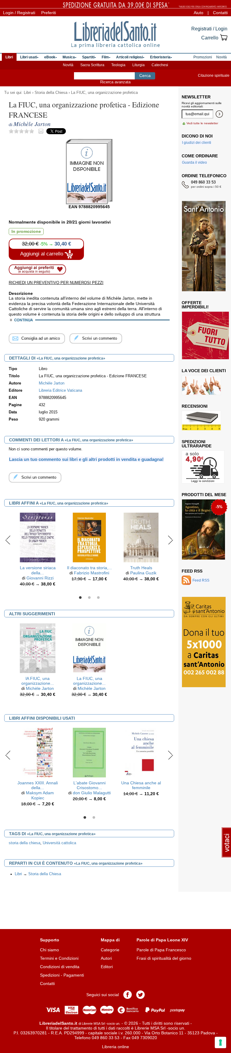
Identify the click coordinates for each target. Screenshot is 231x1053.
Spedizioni (50, 975)
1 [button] (80, 598)
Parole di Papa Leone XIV (162, 939)
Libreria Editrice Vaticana (60, 390)
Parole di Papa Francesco (161, 949)
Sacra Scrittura (92, 65)
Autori (106, 958)
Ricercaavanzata (115, 82)
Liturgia (138, 65)
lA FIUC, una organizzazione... (37, 681)
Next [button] (170, 540)
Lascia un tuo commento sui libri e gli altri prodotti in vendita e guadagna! (86, 459)
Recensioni (195, 406)
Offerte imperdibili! (195, 304)
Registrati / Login (209, 28)
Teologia (118, 65)
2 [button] (89, 598)
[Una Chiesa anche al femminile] (141, 752)
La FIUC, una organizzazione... (89, 681)
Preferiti (48, 12)
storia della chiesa (24, 843)
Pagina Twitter (140, 994)
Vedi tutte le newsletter (202, 123)
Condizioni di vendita (59, 966)
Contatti (220, 12)
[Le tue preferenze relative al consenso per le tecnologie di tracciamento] (220, 1042)
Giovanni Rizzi (40, 578)
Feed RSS (192, 571)
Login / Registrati (19, 12)
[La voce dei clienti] (201, 385)
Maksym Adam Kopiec (40, 795)
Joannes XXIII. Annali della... (37, 785)
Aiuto (198, 12)
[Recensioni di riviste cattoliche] (201, 420)
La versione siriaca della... (38, 570)
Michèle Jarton (40, 688)
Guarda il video (194, 162)
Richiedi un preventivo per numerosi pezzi (56, 282)
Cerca (145, 75)
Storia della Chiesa (51, 93)
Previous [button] (8, 540)
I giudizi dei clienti (196, 143)
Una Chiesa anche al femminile (141, 785)
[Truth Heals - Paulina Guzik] (141, 537)
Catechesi (160, 65)
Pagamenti (73, 975)
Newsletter (196, 96)
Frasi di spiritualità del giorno (164, 958)
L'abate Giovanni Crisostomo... (89, 785)
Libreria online (115, 1046)
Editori (107, 966)
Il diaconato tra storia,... (89, 567)
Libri (27, 93)
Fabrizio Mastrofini (91, 572)
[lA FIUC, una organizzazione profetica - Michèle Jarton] (37, 647)
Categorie (110, 949)
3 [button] (98, 598)
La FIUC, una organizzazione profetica (104, 93)
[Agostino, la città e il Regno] (203, 529)
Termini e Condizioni (59, 958)
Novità (68, 65)
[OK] (219, 114)
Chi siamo (49, 949)
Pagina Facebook (127, 994)
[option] (37, 551)
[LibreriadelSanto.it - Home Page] (115, 34)
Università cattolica (59, 843)
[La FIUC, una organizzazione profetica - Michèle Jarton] (89, 647)
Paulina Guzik (143, 572)
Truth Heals (141, 567)
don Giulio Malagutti (92, 792)
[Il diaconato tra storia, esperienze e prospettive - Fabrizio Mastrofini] (89, 537)
